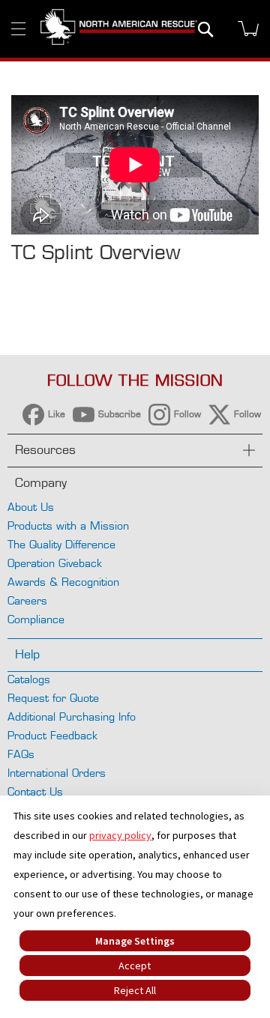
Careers (27, 600)
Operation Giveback (55, 563)
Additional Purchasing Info (72, 716)
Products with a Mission (68, 525)
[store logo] (118, 28)
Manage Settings (135, 941)
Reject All (135, 990)
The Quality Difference (62, 544)
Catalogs (29, 679)
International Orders (57, 772)
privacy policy (120, 835)
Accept (134, 965)
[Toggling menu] (18, 28)
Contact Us (35, 791)
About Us (31, 506)
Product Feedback (53, 735)
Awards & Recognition (63, 581)
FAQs (21, 754)
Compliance (36, 619)
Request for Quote (53, 697)
